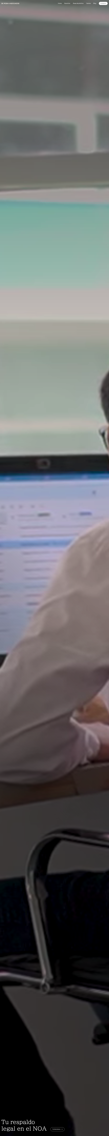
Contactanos (56, 1129)
